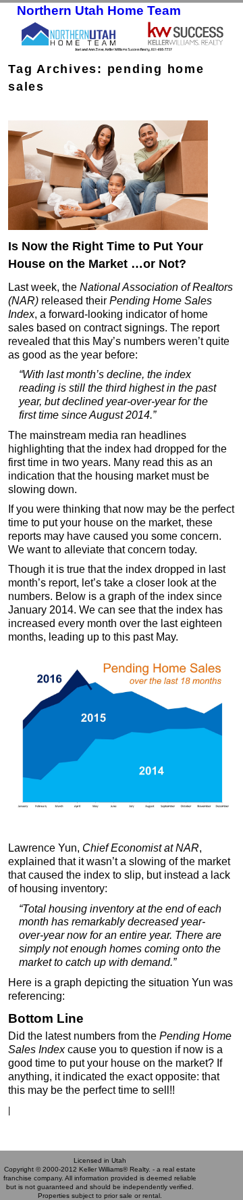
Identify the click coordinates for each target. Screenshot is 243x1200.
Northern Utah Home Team (99, 10)
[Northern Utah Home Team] (121, 36)
